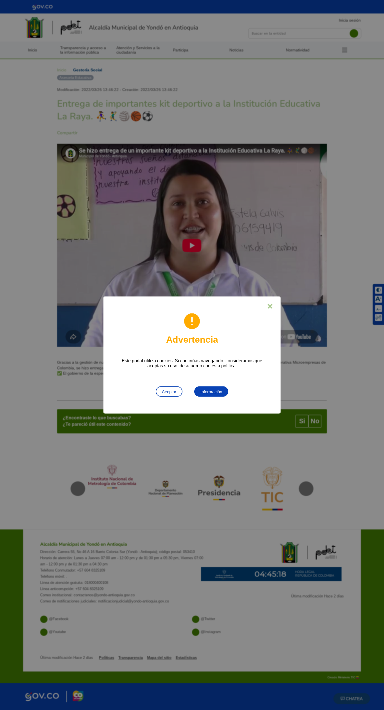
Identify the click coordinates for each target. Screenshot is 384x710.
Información (211, 391)
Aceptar (169, 391)
